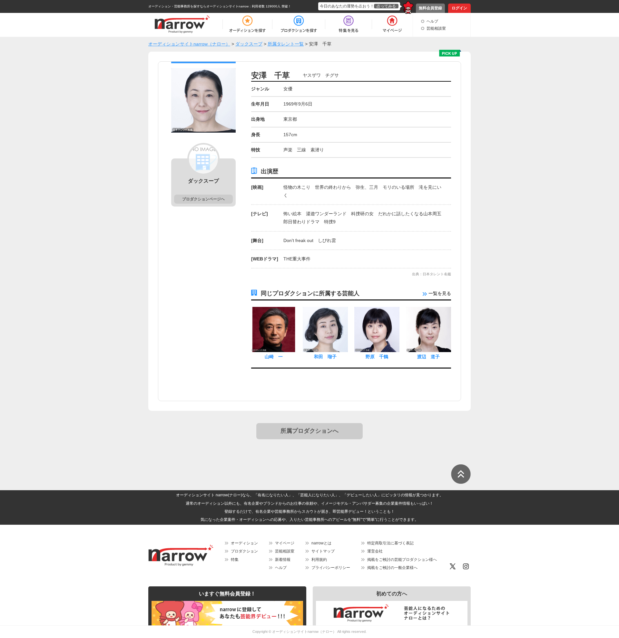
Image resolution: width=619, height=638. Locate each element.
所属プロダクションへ (309, 431)
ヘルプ (432, 21)
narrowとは (321, 543)
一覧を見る (439, 293)
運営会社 (375, 551)
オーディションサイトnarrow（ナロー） (304, 631)
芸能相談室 (436, 28)
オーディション (244, 543)
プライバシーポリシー (330, 567)
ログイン (459, 8)
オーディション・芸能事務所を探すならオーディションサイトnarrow (198, 6)
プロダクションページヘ (203, 199)
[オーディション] (247, 24)
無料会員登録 (430, 8)
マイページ (284, 543)
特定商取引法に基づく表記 (390, 543)
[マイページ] (392, 24)
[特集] (348, 24)
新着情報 (282, 559)
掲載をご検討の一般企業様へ (392, 567)
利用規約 (319, 559)
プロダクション (244, 551)
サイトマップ (323, 551)
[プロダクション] (298, 24)
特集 (235, 559)
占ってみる (386, 6)
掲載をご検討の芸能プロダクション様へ (402, 559)
